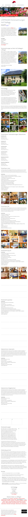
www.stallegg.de (3, 44)
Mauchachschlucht (23, 502)
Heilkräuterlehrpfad (8, 502)
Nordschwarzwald (4, 6)
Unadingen (25, 500)
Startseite (5, 17)
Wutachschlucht (24, 503)
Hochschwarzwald (9, 17)
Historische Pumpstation (15, 502)
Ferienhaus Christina (21, 498)
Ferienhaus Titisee (13, 499)
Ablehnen (24, 512)
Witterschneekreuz (18, 503)
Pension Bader (16, 498)
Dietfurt (4, 501)
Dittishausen (13, 500)
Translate (7, 25)
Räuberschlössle (3, 503)
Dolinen (7, 501)
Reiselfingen (21, 500)
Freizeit (9, 6)
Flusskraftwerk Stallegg (12, 501)
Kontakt (13, 6)
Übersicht (11, 498)
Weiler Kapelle (13, 503)
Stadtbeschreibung (4, 500)
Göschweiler (17, 500)
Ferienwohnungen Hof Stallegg (5, 499)
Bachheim (8, 500)
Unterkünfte (13, 17)
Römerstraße (8, 503)
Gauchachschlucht (19, 501)
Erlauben (24, 510)
